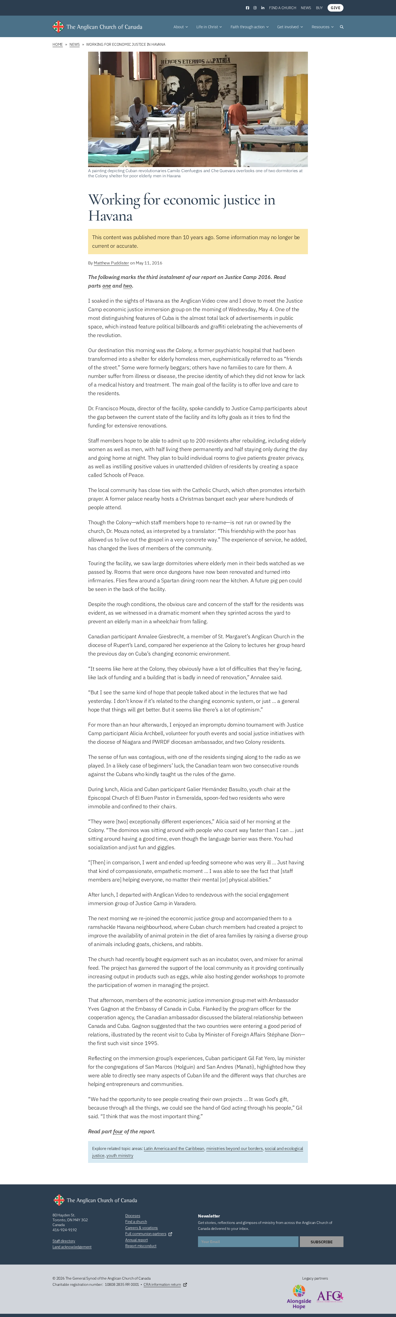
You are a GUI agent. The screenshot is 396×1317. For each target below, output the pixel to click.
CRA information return (162, 1284)
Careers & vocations (141, 1227)
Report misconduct (141, 1245)
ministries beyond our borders (234, 1148)
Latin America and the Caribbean (174, 1148)
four (118, 1131)
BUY (319, 8)
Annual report (136, 1239)
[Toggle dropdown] (186, 27)
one (106, 285)
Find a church (282, 8)
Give (335, 7)
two (127, 285)
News (306, 8)
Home (58, 44)
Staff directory (64, 1240)
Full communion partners (145, 1233)
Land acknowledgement (72, 1246)
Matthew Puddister (111, 262)
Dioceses (132, 1215)
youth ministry (119, 1155)
